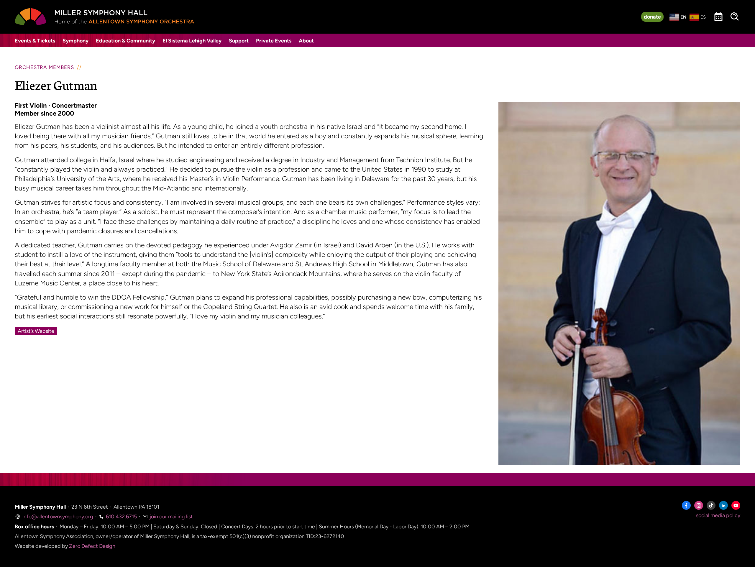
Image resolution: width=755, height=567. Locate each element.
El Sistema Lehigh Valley (192, 40)
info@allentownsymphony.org (57, 516)
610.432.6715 (121, 516)
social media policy (718, 515)
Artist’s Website (36, 331)
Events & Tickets (35, 40)
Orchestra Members (44, 67)
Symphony (75, 40)
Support (239, 40)
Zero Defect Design (92, 546)
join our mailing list (170, 516)
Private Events (273, 40)
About (306, 40)
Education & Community (125, 40)
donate (652, 17)
